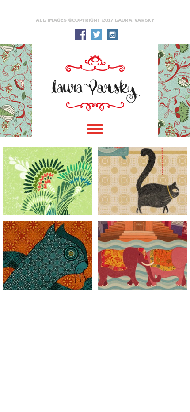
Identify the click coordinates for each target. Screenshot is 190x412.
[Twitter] (96, 34)
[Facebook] (80, 34)
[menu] (95, 129)
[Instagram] (112, 34)
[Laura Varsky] (95, 83)
